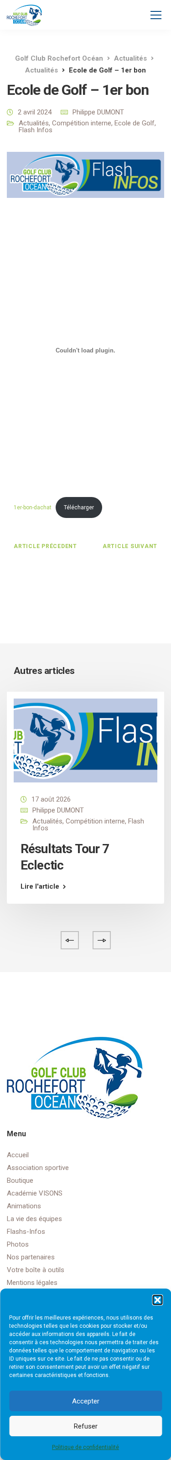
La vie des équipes (34, 1219)
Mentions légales (32, 1283)
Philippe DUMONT (98, 112)
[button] (157, 1300)
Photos (18, 1244)
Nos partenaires (31, 1257)
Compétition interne (81, 123)
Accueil (18, 1155)
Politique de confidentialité (85, 1447)
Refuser (86, 1426)
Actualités (34, 123)
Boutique (20, 1180)
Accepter (85, 1401)
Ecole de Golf (134, 123)
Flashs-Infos (26, 1231)
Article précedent (45, 546)
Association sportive (38, 1168)
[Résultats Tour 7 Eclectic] (85, 740)
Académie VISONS (34, 1193)
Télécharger (79, 507)
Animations (24, 1206)
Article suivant (130, 546)
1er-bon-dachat (33, 507)
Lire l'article (40, 886)
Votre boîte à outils (35, 1270)
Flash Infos (35, 130)
